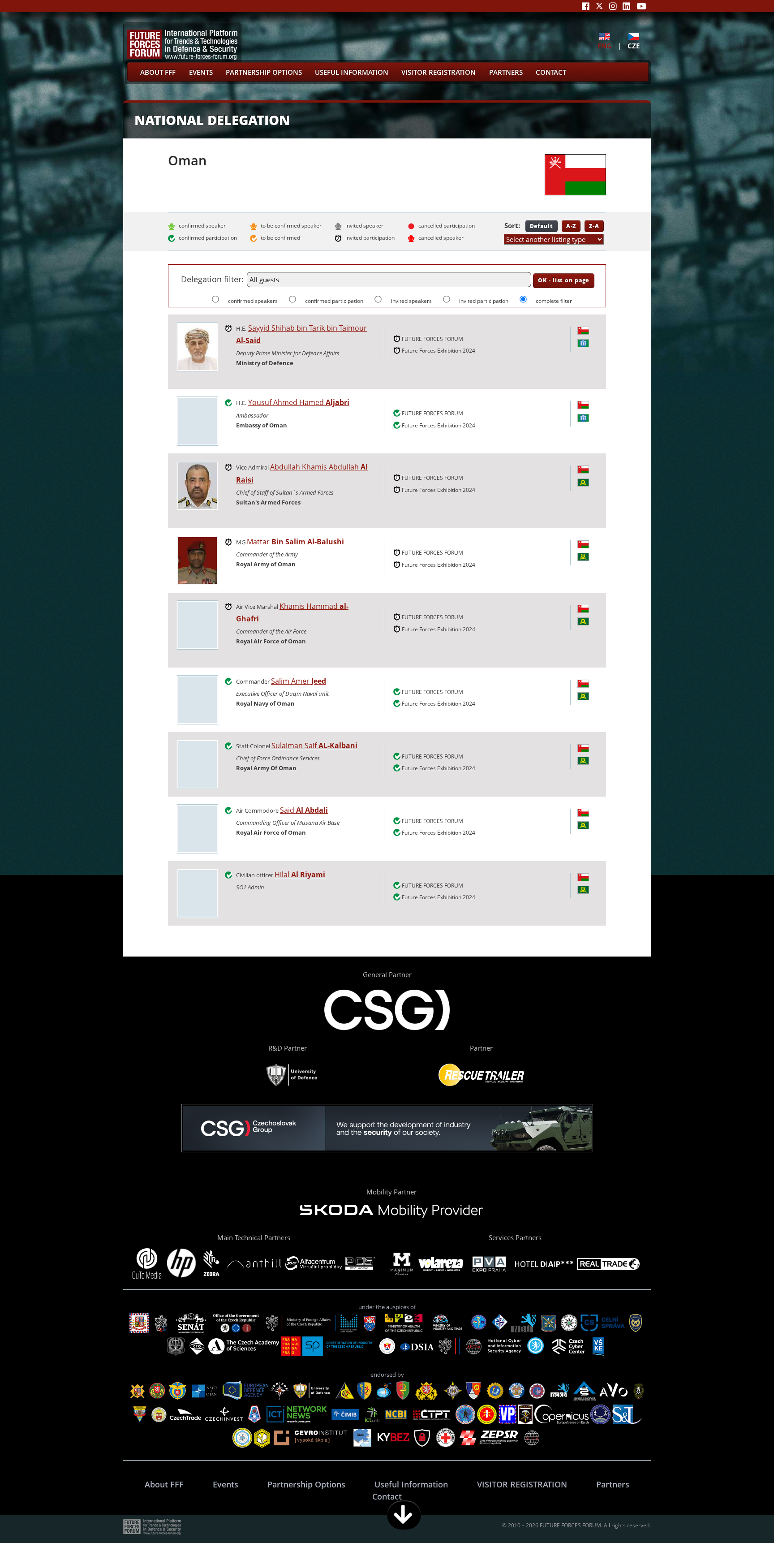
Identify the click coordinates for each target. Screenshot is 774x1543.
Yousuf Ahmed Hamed (298, 402)
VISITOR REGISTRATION (438, 72)
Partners (506, 72)
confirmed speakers (253, 301)
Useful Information (351, 72)
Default (541, 225)
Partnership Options (264, 72)
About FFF (158, 72)
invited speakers (412, 301)
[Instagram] (613, 6)
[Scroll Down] (404, 1515)
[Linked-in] (626, 6)
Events (201, 72)
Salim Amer (298, 681)
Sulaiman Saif (314, 745)
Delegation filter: (212, 279)
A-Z (571, 225)
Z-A (594, 225)
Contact (551, 72)
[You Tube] (641, 6)
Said (304, 810)
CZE (634, 45)
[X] (599, 6)
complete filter (554, 301)
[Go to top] (739, 1515)
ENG (604, 45)
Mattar (295, 542)
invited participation (484, 301)
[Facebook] (585, 6)
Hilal (300, 874)
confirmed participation (335, 301)
